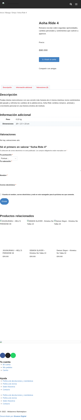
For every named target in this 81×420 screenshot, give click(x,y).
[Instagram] (8, 355)
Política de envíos (10, 384)
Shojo (14, 13)
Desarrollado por (13, 416)
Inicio (2, 13)
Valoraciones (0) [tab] (42, 87)
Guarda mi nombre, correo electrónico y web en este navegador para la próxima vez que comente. (38, 194)
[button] (49, 59)
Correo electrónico (8, 185)
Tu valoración (6, 161)
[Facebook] (2, 355)
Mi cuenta (6, 365)
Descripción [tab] (7, 87)
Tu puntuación (6, 155)
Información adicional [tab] (24, 87)
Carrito (5, 370)
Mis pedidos (7, 367)
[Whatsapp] (13, 355)
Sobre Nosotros (9, 387)
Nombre (3, 175)
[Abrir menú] (76, 4)
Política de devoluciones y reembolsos (18, 381)
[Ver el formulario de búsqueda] (71, 4)
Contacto (6, 390)
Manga (7, 13)
